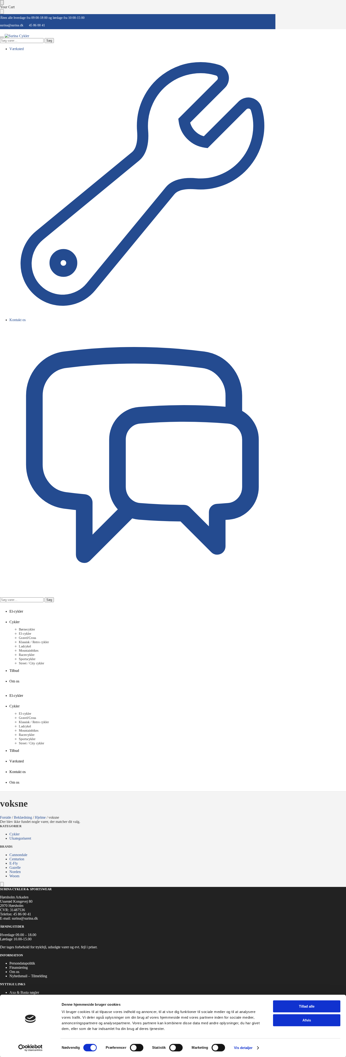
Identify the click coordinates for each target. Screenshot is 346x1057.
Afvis (306, 1020)
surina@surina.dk (11, 25)
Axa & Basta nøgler (24, 992)
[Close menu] (2, 2)
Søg (49, 40)
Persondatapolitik (22, 963)
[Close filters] (2, 884)
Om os (14, 972)
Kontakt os (17, 320)
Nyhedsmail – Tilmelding (28, 976)
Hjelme (40, 817)
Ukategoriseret (20, 838)
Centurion (16, 859)
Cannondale (18, 855)
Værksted (16, 49)
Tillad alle (306, 1006)
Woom (14, 876)
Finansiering (18, 967)
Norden (15, 872)
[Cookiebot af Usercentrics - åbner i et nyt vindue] (30, 1047)
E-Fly (13, 863)
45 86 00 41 (37, 25)
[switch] (136, 1047)
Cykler (14, 834)
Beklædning (23, 817)
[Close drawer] (2, 11)
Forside (5, 817)
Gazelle (15, 868)
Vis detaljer (243, 1048)
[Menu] (2, 37)
